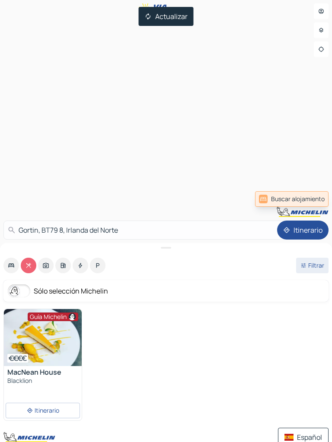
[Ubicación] (321, 49)
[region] (43, 337)
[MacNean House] (43, 337)
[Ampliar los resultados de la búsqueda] (166, 248)
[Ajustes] (321, 30)
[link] (292, 199)
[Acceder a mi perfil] (321, 11)
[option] (11, 265)
